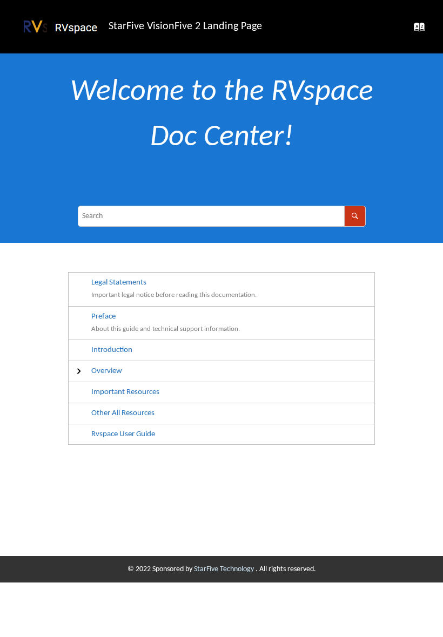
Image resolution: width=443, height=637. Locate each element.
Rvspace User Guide (123, 434)
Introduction (111, 349)
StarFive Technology (225, 569)
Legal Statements (118, 282)
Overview (106, 371)
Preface (103, 316)
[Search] (354, 216)
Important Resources (125, 392)
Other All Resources (123, 413)
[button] (106, 371)
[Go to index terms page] (416, 30)
